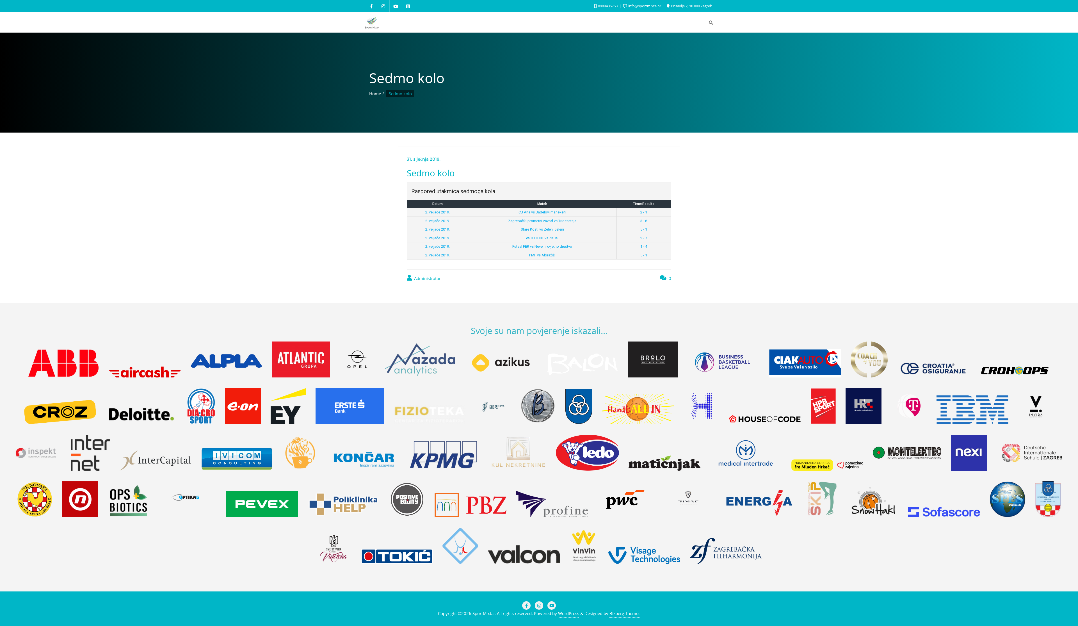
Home (375, 93)
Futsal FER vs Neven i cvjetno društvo (542, 246)
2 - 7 (643, 238)
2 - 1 (643, 212)
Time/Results (643, 204)
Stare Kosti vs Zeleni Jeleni (542, 229)
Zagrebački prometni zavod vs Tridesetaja (542, 221)
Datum (437, 204)
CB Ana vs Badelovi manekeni (542, 212)
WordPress (568, 613)
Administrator (427, 278)
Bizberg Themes (624, 613)
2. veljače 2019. (437, 212)
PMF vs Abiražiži (542, 255)
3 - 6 (643, 221)
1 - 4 (643, 246)
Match (542, 204)
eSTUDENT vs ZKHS (542, 238)
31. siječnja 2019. (423, 159)
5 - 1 (643, 229)
